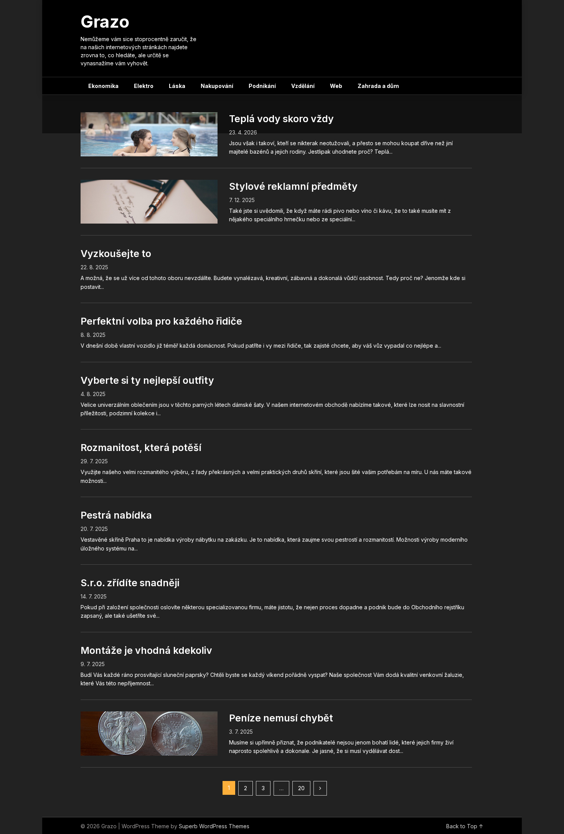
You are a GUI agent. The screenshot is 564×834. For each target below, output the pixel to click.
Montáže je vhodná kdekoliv (146, 650)
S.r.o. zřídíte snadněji (130, 583)
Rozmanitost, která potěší (141, 447)
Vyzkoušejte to (116, 253)
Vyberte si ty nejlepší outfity (147, 380)
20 (301, 788)
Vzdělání (303, 86)
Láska (177, 86)
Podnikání (262, 86)
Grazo (105, 21)
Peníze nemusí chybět (281, 718)
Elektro (143, 86)
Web (336, 86)
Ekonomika (103, 86)
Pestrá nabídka (116, 515)
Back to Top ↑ (464, 826)
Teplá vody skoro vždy (281, 118)
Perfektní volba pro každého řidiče (161, 321)
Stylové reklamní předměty (293, 186)
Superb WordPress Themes (214, 826)
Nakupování (217, 86)
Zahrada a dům (378, 86)
